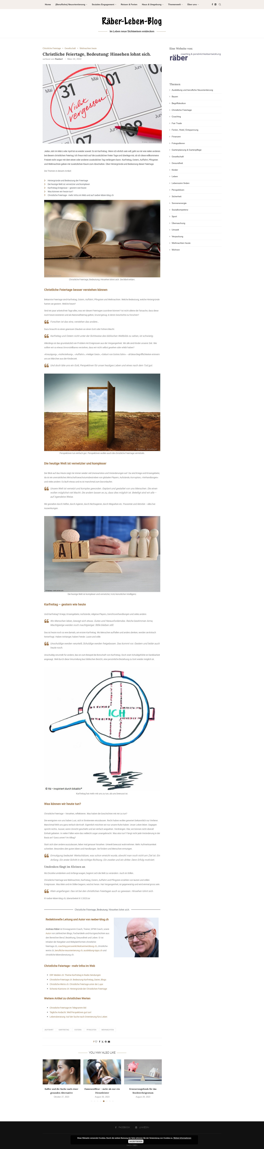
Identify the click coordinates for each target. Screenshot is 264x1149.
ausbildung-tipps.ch (93, 950)
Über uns (192, 4)
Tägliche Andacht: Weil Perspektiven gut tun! (70, 1012)
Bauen (175, 96)
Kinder (175, 170)
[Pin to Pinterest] (106, 1041)
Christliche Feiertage (182, 110)
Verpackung (177, 236)
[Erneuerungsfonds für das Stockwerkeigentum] (143, 1071)
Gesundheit (177, 163)
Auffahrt (49, 1030)
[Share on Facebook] (99, 1041)
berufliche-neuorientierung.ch (69, 950)
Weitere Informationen (182, 1138)
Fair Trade (177, 123)
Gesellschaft (178, 156)
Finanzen (176, 136)
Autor (48, 933)
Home (48, 4)
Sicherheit (176, 196)
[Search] (219, 4)
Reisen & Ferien (129, 4)
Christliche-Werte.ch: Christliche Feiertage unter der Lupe (76, 984)
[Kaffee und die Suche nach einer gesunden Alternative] (61, 1071)
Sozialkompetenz (180, 209)
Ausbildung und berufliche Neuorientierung (192, 90)
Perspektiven (178, 190)
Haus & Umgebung (151, 4)
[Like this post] (96, 1041)
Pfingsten (91, 1030)
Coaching (176, 116)
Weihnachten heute (181, 243)
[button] (46, 1080)
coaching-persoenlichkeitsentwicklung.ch (77, 946)
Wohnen (176, 249)
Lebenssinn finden (180, 183)
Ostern (77, 1030)
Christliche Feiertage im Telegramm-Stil (68, 1007)
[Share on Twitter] (102, 1041)
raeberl (59, 59)
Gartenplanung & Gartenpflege (187, 150)
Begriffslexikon (179, 103)
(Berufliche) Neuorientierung (70, 4)
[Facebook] (212, 4)
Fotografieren (178, 143)
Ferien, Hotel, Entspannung (185, 130)
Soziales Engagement (103, 4)
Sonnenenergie (179, 203)
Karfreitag (64, 1030)
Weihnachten (107, 1030)
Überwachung (178, 223)
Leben (175, 176)
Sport (174, 216)
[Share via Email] (109, 1041)
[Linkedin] (215, 4)
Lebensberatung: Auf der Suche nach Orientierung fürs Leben (78, 1016)
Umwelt (175, 229)
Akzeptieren (135, 1141)
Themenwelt (174, 4)
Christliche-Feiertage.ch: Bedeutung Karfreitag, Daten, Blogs (78, 979)
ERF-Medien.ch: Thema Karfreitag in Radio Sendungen (75, 975)
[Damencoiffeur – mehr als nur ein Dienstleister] (102, 1071)
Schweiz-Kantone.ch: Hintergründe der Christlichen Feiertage (78, 988)
